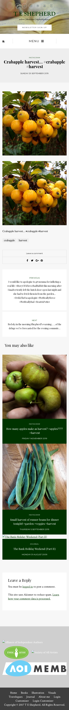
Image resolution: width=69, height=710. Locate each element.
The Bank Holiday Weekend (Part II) (34, 549)
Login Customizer (43, 701)
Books (24, 693)
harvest (23, 240)
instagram (34, 58)
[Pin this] (41, 260)
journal (34, 544)
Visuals (52, 693)
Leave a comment (34, 253)
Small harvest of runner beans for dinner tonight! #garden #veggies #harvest (34, 521)
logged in (27, 587)
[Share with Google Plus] (37, 260)
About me (44, 697)
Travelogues (15, 697)
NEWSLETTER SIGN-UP (34, 27)
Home (13, 693)
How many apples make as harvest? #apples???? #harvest (34, 430)
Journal (30, 697)
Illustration (38, 693)
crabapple (9, 240)
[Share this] (27, 260)
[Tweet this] (32, 260)
